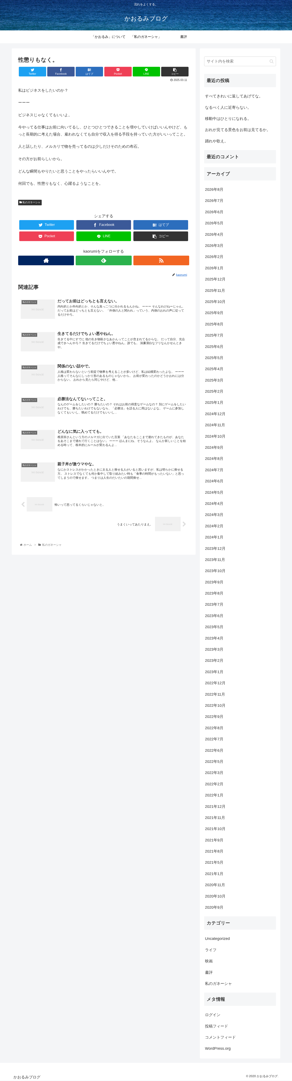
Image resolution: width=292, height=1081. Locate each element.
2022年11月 (215, 694)
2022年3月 (214, 773)
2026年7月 (214, 200)
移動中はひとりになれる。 (228, 118)
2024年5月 (214, 492)
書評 (209, 972)
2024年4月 (214, 503)
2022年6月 (214, 750)
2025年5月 (214, 358)
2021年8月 (214, 851)
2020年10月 (215, 896)
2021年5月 (214, 862)
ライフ (211, 950)
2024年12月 (215, 414)
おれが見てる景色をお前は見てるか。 (237, 130)
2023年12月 (215, 548)
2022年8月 (214, 728)
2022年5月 (214, 761)
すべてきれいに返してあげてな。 (234, 96)
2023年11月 (215, 560)
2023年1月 (214, 672)
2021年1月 (214, 874)
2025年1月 (214, 402)
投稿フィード (216, 1026)
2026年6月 (214, 212)
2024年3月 (214, 515)
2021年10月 (215, 829)
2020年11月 (215, 885)
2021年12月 (215, 806)
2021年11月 (215, 818)
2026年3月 (214, 245)
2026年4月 (214, 234)
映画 (209, 961)
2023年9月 (214, 582)
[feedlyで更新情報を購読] (103, 260)
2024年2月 (214, 526)
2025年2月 (214, 391)
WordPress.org (218, 1048)
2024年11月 (215, 425)
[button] (271, 61)
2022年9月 (214, 716)
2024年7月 (214, 470)
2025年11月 (215, 290)
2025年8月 (214, 324)
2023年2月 (214, 660)
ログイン (212, 1015)
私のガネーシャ (31, 202)
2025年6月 (214, 346)
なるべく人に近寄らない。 (228, 107)
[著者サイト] (46, 260)
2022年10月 (215, 705)
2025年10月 (215, 302)
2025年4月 (214, 369)
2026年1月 (214, 268)
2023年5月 (214, 627)
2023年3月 (214, 649)
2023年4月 (214, 638)
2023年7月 (214, 604)
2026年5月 (214, 223)
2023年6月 (214, 616)
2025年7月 (214, 335)
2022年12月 (215, 683)
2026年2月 (214, 257)
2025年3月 (214, 380)
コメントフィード (220, 1037)
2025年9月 (214, 313)
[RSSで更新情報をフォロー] (161, 260)
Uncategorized (217, 938)
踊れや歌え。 (216, 141)
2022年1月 (214, 795)
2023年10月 (215, 571)
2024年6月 (214, 481)
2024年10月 (215, 436)
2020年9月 (214, 907)
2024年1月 (214, 537)
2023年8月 (214, 593)
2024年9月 (214, 447)
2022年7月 (214, 739)
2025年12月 (215, 279)
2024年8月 (214, 458)
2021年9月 (214, 840)
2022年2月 (214, 784)
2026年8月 (214, 189)
